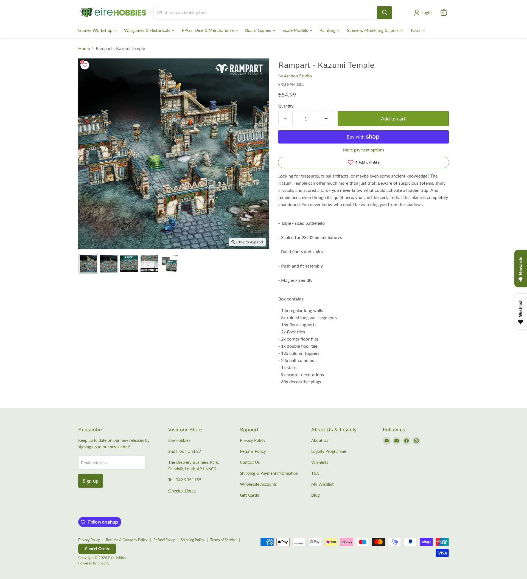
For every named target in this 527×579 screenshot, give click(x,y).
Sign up (91, 481)
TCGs (416, 30)
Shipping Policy (192, 540)
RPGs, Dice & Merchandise (208, 30)
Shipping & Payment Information (269, 473)
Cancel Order (97, 548)
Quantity (285, 106)
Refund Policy (164, 540)
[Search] (384, 12)
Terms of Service (223, 540)
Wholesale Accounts (258, 484)
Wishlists (319, 462)
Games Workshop (96, 30)
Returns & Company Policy (126, 540)
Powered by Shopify (94, 563)
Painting (328, 30)
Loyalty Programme (328, 451)
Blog (315, 495)
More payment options (363, 150)
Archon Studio (298, 75)
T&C (315, 473)
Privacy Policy (252, 440)
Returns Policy (253, 451)
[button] (424, 12)
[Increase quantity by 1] (326, 118)
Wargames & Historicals (147, 30)
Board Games (258, 30)
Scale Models (295, 30)
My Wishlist (322, 484)
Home (84, 48)
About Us (319, 440)
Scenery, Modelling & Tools (373, 30)
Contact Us (250, 462)
